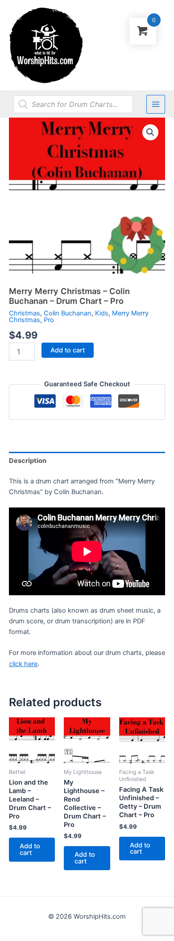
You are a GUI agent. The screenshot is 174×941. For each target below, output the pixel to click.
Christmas (24, 313)
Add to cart (67, 350)
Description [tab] (27, 461)
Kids (101, 313)
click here (23, 664)
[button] (150, 132)
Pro (49, 320)
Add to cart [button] (30, 849)
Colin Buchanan (67, 313)
